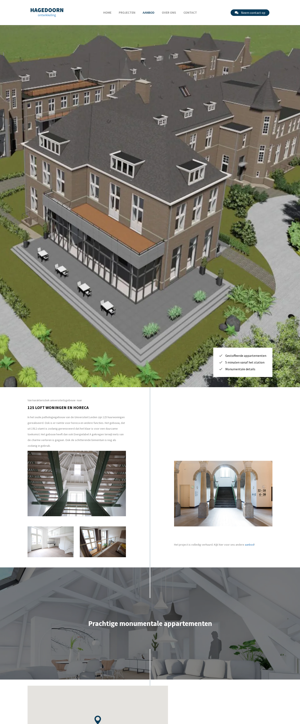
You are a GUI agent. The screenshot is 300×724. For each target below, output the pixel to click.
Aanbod (148, 12)
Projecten (127, 12)
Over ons (169, 12)
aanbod (249, 544)
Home (107, 12)
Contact (190, 12)
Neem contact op (252, 13)
